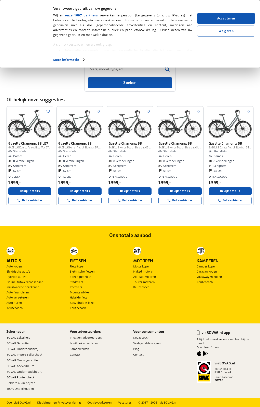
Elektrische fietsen (82, 271)
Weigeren (226, 31)
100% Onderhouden (20, 389)
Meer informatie (66, 60)
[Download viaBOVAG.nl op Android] (205, 354)
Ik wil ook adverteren (84, 343)
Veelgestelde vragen (147, 343)
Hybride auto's (16, 277)
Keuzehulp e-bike (82, 303)
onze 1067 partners (81, 15)
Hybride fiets (78, 297)
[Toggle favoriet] (48, 111)
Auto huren (14, 303)
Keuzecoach (14, 308)
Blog (136, 349)
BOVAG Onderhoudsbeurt (24, 372)
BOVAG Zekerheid (18, 337)
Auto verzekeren (17, 297)
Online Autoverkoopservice (24, 282)
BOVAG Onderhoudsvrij (22, 349)
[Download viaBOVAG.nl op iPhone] (199, 354)
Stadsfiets (76, 282)
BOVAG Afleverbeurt (20, 366)
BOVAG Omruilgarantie (22, 360)
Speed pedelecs (80, 277)
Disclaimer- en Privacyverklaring (59, 402)
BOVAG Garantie (17, 343)
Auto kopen (14, 266)
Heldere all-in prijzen (20, 383)
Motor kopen (142, 266)
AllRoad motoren (144, 277)
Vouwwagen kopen (209, 277)
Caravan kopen (207, 271)
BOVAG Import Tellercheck (24, 355)
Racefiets (76, 287)
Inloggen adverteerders (86, 337)
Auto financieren (17, 292)
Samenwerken (79, 349)
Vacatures (125, 402)
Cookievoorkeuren (99, 402)
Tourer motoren (144, 282)
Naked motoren (143, 271)
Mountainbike (79, 292)
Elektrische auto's (18, 271)
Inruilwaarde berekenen (22, 287)
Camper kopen (207, 266)
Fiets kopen (77, 266)
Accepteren (226, 18)
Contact (75, 355)
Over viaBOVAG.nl (18, 402)
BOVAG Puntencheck (20, 377)
